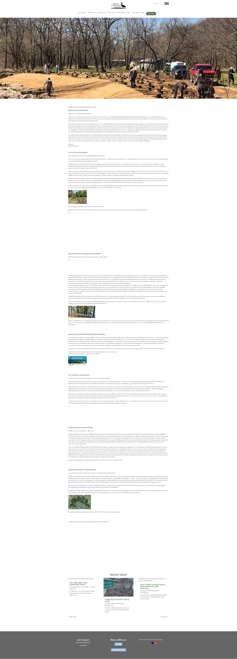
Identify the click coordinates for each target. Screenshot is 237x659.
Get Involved (120, 12)
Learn (128, 12)
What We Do (91, 12)
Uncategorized (109, 605)
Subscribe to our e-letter (118, 650)
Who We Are (82, 12)
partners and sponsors (81, 522)
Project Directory (102, 12)
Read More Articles (118, 621)
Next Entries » (165, 617)
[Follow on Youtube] (158, 643)
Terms (157, 639)
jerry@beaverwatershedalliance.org (86, 460)
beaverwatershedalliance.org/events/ (103, 352)
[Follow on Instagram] (155, 643)
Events (114, 12)
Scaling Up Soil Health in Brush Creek (117, 600)
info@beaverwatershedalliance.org (91, 187)
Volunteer (118, 644)
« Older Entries (72, 617)
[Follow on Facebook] (150, 643)
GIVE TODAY (151, 13)
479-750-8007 (83, 645)
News (109, 12)
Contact (143, 12)
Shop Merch (136, 12)
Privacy (161, 639)
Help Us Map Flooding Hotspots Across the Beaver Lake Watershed (152, 586)
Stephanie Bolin (75, 587)
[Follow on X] (153, 643)
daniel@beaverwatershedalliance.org (95, 303)
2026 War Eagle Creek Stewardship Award (78, 583)
